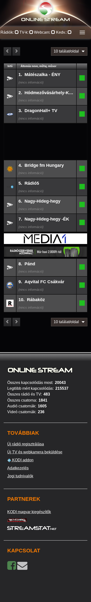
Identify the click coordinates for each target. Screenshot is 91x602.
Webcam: (42, 32)
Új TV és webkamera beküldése (34, 452)
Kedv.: (62, 32)
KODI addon (22, 460)
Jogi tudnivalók (20, 476)
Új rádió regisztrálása (25, 444)
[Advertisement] (45, 131)
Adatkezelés (18, 468)
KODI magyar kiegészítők (29, 512)
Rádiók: (7, 32)
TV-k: (24, 32)
